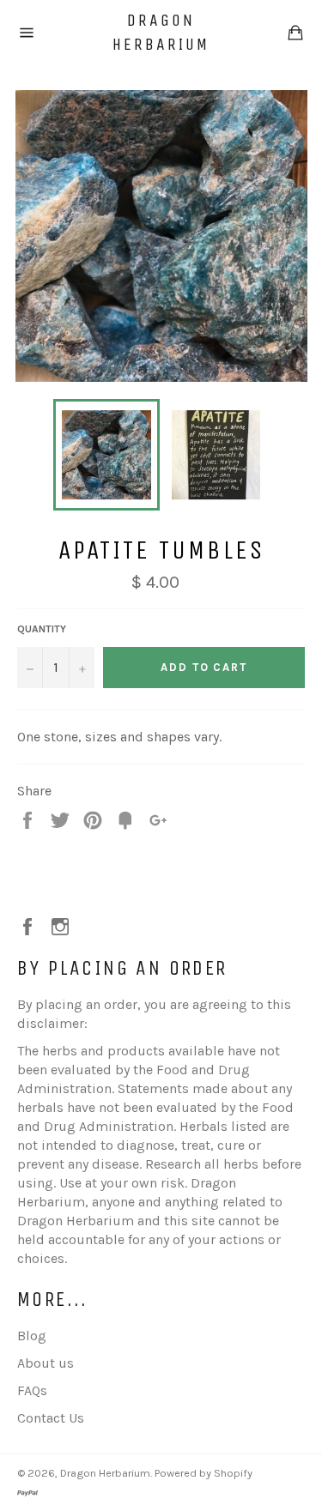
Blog (31, 1335)
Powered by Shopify (203, 1472)
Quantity (41, 629)
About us (45, 1363)
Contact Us (50, 1418)
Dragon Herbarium (161, 32)
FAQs (32, 1390)
